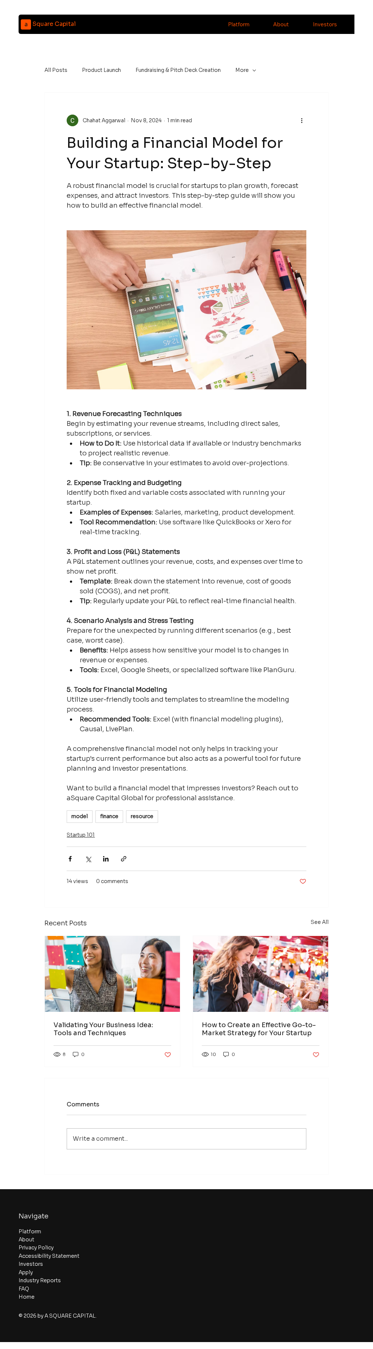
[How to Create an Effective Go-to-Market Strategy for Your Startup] (260, 974)
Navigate (33, 1216)
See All (320, 922)
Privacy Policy (36, 1247)
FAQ (24, 1289)
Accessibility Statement (49, 1256)
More (242, 70)
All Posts (55, 70)
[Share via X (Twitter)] (88, 858)
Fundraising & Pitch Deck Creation (178, 70)
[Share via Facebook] (70, 858)
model (79, 816)
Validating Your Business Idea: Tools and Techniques (103, 1029)
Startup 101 (81, 835)
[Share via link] (123, 858)
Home (27, 1297)
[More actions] (302, 120)
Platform (30, 1231)
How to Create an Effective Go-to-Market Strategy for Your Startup (259, 1029)
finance (109, 816)
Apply (26, 1272)
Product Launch (101, 70)
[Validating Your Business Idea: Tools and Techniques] (112, 974)
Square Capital (54, 24)
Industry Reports (40, 1280)
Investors (31, 1264)
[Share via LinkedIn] (105, 858)
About (26, 1239)
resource (142, 816)
